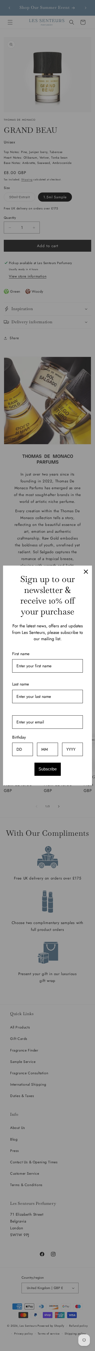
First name (20, 654)
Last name (20, 684)
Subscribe (48, 769)
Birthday (19, 737)
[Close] (86, 572)
